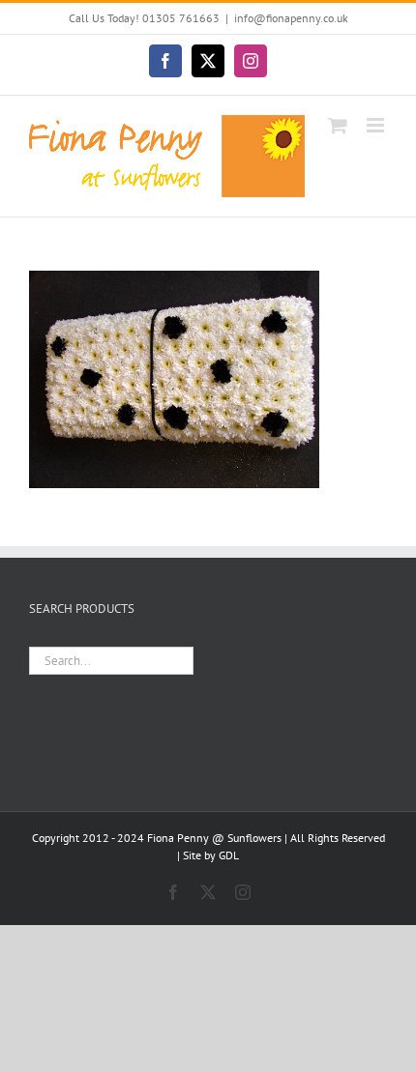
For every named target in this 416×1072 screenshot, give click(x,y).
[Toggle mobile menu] (377, 125)
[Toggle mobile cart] (337, 125)
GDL (229, 855)
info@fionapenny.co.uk (291, 18)
